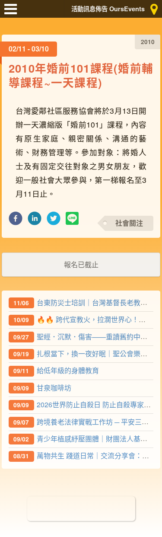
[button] (15, 220)
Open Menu (13, 13)
